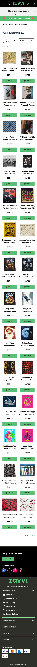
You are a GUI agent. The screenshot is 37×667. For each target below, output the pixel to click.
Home (5, 24)
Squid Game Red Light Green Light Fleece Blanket (9, 447)
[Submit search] (8, 3)
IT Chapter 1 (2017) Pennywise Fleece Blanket (27, 138)
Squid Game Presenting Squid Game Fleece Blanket (27, 447)
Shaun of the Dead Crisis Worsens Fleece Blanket (27, 69)
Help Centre (10, 606)
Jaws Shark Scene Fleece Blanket (9, 104)
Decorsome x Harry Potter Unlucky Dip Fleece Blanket (27, 207)
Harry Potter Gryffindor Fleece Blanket (9, 344)
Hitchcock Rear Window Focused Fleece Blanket (27, 482)
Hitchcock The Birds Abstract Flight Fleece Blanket (10, 516)
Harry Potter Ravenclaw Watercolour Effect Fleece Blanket (27, 310)
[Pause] (35, 11)
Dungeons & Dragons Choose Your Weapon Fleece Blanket (9, 379)
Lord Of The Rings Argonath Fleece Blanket (27, 104)
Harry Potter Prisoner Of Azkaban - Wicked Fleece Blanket (27, 276)
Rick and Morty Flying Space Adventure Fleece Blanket (10, 413)
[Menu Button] (3, 3)
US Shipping (10, 602)
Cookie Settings (12, 614)
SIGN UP (8, 558)
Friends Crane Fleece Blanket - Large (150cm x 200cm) (9, 173)
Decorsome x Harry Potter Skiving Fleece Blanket (9, 241)
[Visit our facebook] (4, 570)
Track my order (11, 610)
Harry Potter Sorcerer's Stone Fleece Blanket (9, 310)
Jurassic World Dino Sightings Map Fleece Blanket (27, 241)
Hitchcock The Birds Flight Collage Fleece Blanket (27, 516)
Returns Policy (11, 598)
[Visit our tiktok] (21, 570)
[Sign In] (28, 3)
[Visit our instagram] (15, 570)
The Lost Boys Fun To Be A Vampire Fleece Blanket (9, 207)
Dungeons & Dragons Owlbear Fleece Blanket (27, 379)
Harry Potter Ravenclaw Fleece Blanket (10, 138)
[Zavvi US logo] (18, 3)
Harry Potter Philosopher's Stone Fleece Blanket (10, 276)
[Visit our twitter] (9, 570)
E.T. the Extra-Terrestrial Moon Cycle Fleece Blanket (27, 344)
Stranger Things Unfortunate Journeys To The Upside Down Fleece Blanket (27, 173)
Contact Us (10, 595)
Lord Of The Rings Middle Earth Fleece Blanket (9, 69)
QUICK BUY (9, 81)
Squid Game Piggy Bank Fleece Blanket (27, 413)
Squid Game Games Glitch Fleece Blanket (9, 482)
